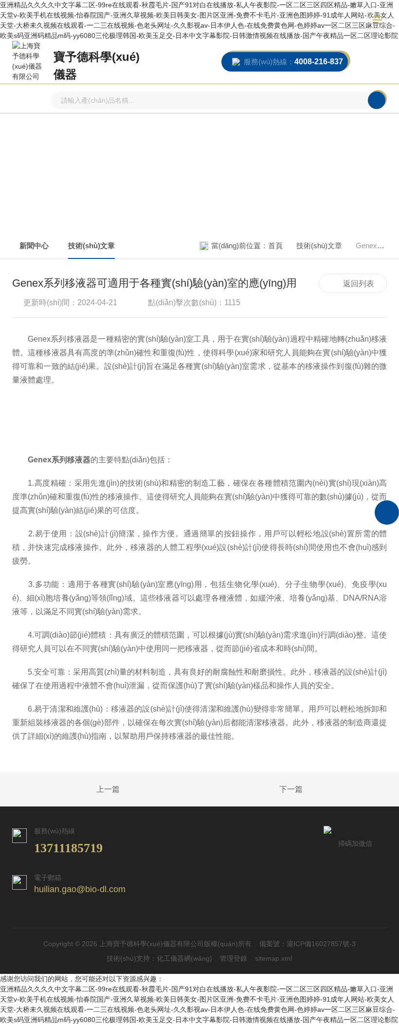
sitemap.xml (273, 958)
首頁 (275, 245)
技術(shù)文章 (91, 245)
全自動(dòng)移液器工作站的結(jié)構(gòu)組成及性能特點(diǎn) (85, 790)
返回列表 (358, 283)
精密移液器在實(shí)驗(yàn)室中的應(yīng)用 (313, 790)
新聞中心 (34, 245)
